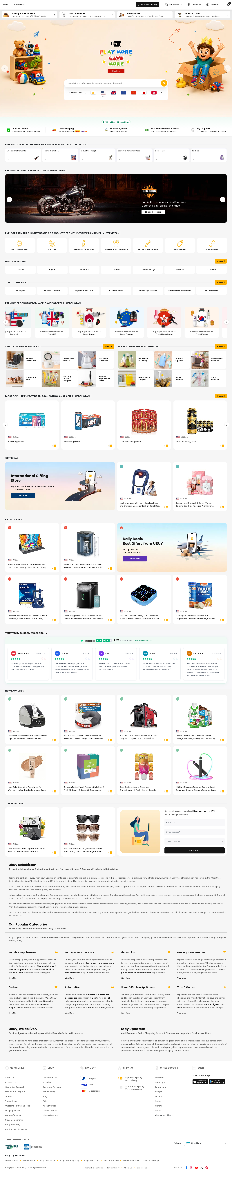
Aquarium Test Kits (52, 290)
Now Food (18, 972)
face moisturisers (73, 972)
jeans (47, 1001)
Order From (75, 92)
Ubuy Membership (14, 1120)
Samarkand (160, 1087)
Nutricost (50, 969)
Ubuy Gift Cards (50, 1115)
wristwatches (39, 1004)
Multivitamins (179, 290)
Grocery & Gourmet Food (192, 952)
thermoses (150, 1001)
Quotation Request (14, 1087)
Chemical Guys (116, 269)
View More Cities (163, 1115)
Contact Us (10, 1082)
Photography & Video (211, 290)
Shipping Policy (12, 1110)
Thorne (84, 269)
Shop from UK (29, 1160)
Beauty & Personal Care (79, 952)
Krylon (20, 269)
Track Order (11, 1101)
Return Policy (49, 1091)
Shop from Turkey (131, 1160)
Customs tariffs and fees (17, 1105)
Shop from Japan (47, 1160)
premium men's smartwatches (136, 972)
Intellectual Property (15, 1091)
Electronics (128, 952)
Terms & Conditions (94, 1168)
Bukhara (159, 1096)
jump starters (96, 998)
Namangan (160, 1082)
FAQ (45, 1101)
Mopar (102, 1007)
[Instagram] (191, 1168)
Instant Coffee (84, 290)
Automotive (72, 987)
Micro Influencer (13, 1115)
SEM (211, 269)
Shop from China (111, 1160)
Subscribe (193, 850)
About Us (9, 1077)
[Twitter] (201, 1168)
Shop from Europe (151, 1160)
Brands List (48, 1082)
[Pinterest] (206, 1168)
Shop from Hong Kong (69, 1160)
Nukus (158, 1101)
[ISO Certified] (31, 1146)
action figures (212, 1004)
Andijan (158, 1091)
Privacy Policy (113, 1168)
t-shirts (36, 1001)
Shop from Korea (91, 1160)
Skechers (52, 269)
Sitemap (9, 1096)
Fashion (14, 987)
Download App (50, 1077)
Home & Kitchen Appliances (138, 987)
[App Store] (201, 1082)
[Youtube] (196, 1168)
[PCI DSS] (11, 1147)
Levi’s (45, 998)
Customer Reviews (52, 1087)
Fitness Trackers (20, 290)
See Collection (155, 209)
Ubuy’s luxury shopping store (100, 963)
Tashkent (159, 1077)
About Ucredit (49, 1105)
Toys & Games (186, 987)
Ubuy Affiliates (50, 1110)
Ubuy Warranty (12, 1124)
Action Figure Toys (116, 290)
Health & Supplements (22, 952)
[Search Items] (164, 83)
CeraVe (89, 972)
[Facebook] (186, 1168)
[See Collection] (116, 198)
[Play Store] (217, 1082)
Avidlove (148, 269)
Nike (36, 998)
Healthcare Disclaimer (16, 1129)
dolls (179, 1007)
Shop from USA (12, 1160)
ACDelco (179, 269)
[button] (173, 4)
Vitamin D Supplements (148, 290)
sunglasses (14, 1007)
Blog (45, 1096)
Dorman (90, 1007)
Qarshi (158, 1105)
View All (221, 261)
